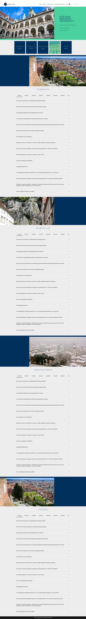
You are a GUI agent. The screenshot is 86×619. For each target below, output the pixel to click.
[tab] (19, 95)
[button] (19, 49)
